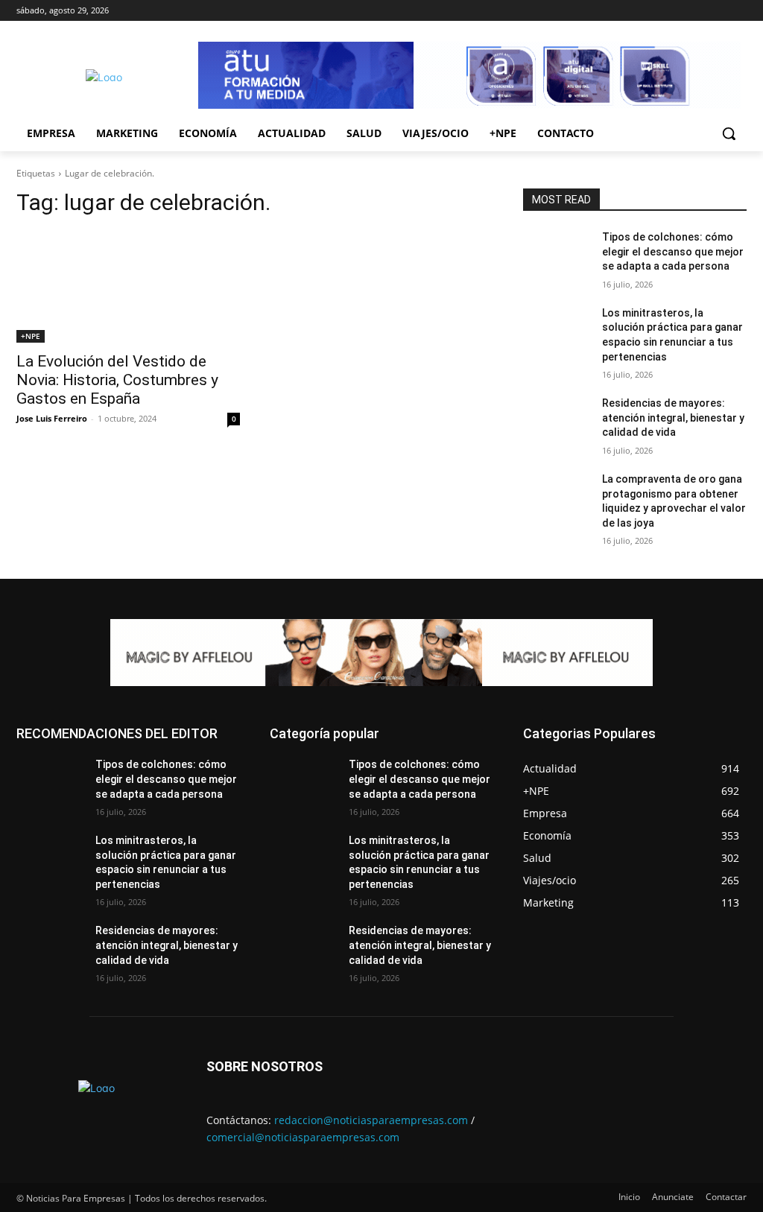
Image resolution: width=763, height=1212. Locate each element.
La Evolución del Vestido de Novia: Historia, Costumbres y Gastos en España (117, 379)
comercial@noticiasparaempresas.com (302, 1137)
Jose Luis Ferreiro (51, 418)
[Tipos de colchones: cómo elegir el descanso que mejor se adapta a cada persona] (556, 253)
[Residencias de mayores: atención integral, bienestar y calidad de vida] (556, 419)
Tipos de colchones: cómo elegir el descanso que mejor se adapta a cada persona (673, 251)
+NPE (30, 336)
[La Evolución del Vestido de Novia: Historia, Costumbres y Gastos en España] (128, 287)
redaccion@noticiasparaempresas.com (371, 1120)
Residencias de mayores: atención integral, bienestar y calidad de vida (673, 417)
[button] (729, 133)
